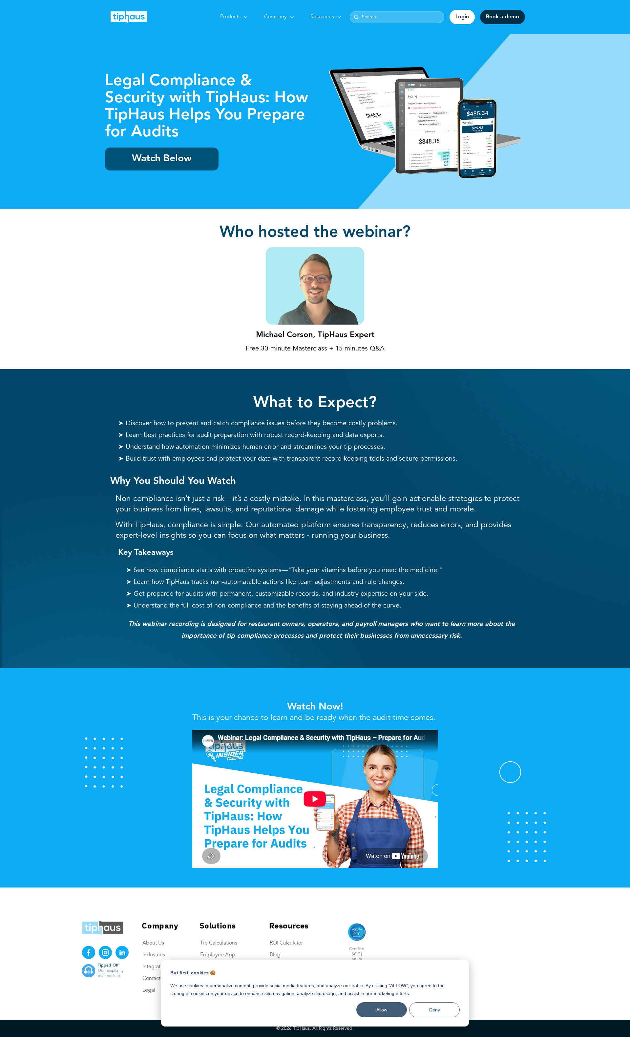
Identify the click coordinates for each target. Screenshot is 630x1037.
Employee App (217, 955)
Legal (148, 990)
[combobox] (397, 17)
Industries (153, 955)
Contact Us (155, 978)
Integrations (156, 966)
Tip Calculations (218, 943)
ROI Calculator (286, 943)
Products (230, 17)
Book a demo (502, 17)
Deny (434, 1009)
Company (275, 17)
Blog (275, 955)
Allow (381, 1009)
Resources (322, 17)
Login (462, 17)
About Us (153, 943)
